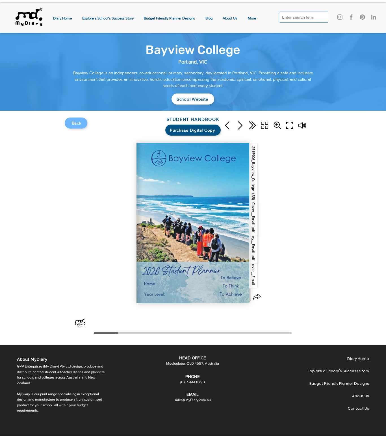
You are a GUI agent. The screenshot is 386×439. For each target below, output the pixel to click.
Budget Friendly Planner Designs (349, 383)
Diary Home (358, 358)
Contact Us (358, 408)
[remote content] (193, 226)
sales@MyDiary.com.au (192, 400)
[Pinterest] (362, 17)
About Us (360, 396)
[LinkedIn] (373, 17)
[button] (252, 18)
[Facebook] (351, 17)
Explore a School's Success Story (349, 371)
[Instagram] (339, 17)
